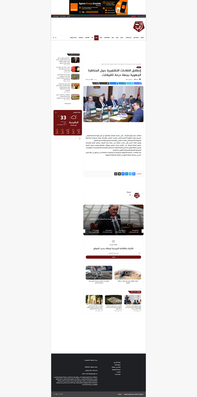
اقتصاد (101, 37)
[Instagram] (54, 394)
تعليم (96, 37)
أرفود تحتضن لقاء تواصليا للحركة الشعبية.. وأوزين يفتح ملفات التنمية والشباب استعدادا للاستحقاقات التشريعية (63, 87)
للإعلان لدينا (62, 16)
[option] (113, 220)
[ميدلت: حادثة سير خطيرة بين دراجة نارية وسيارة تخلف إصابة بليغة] (75, 69)
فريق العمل (56, 16)
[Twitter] (130, 173)
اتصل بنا (118, 372)
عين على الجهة (128, 37)
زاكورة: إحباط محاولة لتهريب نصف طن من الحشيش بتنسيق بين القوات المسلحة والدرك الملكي (63, 77)
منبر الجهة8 (81, 37)
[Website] (130, 195)
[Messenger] (123, 173)
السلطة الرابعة (107, 37)
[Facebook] (133, 173)
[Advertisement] (83, 22)
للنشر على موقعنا (116, 367)
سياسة (117, 37)
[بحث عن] (53, 37)
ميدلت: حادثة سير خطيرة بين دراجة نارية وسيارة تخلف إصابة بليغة (63, 68)
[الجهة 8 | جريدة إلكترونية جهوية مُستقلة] (139, 26)
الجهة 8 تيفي (136, 37)
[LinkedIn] (126, 173)
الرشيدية (113, 214)
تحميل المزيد (68, 103)
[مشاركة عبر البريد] (119, 173)
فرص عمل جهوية (73, 37)
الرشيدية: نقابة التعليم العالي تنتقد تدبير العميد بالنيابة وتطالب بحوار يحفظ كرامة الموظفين (95, 307)
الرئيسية (142, 37)
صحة (92, 37)
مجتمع (122, 37)
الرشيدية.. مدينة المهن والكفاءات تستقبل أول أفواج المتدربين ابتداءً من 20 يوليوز (114, 307)
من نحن (68, 16)
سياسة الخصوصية (116, 370)
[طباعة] (115, 173)
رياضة (113, 37)
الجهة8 (136, 79)
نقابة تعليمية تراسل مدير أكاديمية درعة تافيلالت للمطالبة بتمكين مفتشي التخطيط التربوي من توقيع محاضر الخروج (113, 220)
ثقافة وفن (87, 37)
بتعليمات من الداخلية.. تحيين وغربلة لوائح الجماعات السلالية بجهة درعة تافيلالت (112, 16)
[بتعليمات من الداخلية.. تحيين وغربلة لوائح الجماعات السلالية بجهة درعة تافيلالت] (75, 97)
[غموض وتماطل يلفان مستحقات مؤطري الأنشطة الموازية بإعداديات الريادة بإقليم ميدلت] (132, 299)
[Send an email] (134, 79)
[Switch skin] (56, 37)
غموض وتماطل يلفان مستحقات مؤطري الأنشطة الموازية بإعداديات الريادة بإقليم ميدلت (133, 307)
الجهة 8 (119, 394)
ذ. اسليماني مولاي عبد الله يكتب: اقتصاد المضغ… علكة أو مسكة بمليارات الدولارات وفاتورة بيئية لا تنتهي (63, 60)
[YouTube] (56, 394)
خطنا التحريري (117, 362)
